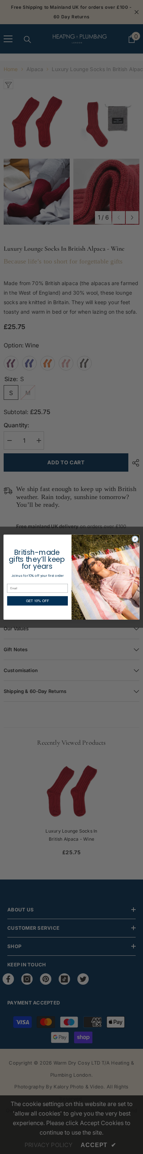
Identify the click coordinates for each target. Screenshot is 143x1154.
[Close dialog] (135, 539)
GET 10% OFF (37, 600)
